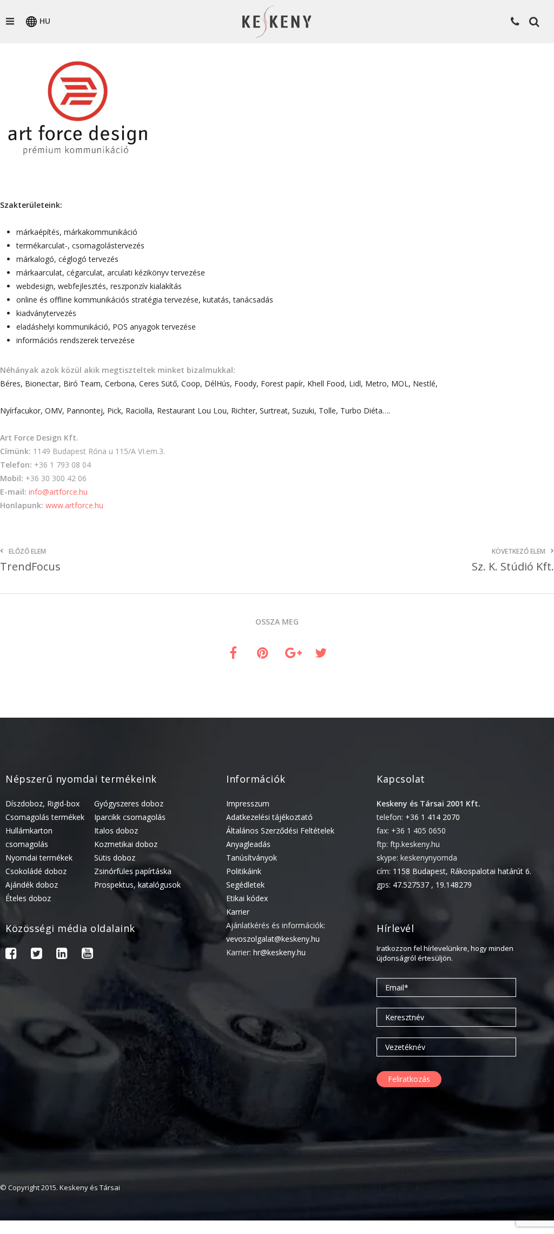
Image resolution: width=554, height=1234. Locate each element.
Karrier (237, 912)
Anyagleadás (248, 844)
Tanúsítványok (251, 857)
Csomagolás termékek (44, 817)
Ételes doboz (28, 898)
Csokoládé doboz (36, 871)
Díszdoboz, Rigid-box (42, 803)
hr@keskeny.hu (279, 952)
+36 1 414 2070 (432, 817)
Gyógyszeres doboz (128, 803)
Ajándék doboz (31, 884)
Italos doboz (116, 830)
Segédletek (245, 884)
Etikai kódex (247, 898)
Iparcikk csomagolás (130, 817)
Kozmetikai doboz (125, 844)
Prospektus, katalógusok (137, 884)
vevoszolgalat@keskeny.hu (273, 939)
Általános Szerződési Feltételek (280, 830)
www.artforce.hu (74, 505)
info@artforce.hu (58, 492)
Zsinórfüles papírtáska (133, 871)
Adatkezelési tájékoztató (269, 817)
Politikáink (243, 871)
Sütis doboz (114, 857)
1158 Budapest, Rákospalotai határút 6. (462, 871)
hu (44, 21)
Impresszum (247, 803)
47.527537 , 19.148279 (432, 884)
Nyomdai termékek (38, 857)
